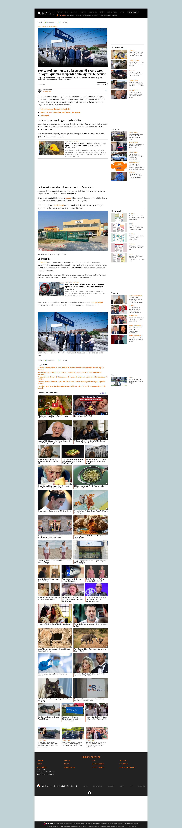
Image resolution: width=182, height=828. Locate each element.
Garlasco (78, 15)
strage (68, 198)
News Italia (141, 786)
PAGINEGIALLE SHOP (79, 823)
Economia (123, 760)
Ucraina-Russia (69, 767)
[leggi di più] (106, 90)
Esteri (94, 760)
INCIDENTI (132, 70)
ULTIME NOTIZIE (62, 12)
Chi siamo (49, 826)
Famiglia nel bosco (87, 15)
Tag (131, 786)
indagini (43, 262)
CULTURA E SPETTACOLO (135, 326)
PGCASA (88, 823)
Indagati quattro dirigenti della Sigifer (55, 109)
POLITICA (83, 12)
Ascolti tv (97, 15)
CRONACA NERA (53, 26)
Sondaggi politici (106, 15)
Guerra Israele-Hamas (127, 767)
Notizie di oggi (42, 767)
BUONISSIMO (128, 823)
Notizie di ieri (41, 770)
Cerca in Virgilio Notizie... (64, 786)
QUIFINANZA (121, 823)
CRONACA (74, 12)
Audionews (132, 12)
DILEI (109, 823)
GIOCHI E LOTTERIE (134, 162)
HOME (39, 26)
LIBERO (58, 823)
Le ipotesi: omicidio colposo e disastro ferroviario (60, 112)
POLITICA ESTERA (133, 90)
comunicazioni (97, 302)
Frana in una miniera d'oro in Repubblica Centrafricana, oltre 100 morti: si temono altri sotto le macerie (72, 387)
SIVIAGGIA (114, 823)
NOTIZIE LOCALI (133, 132)
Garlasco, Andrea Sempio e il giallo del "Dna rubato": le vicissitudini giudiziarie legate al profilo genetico (71, 382)
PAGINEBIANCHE (95, 823)
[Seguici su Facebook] (89, 793)
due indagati (59, 205)
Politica (67, 760)
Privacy (61, 826)
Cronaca (40, 760)
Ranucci (114, 15)
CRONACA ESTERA (134, 60)
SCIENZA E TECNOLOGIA (135, 295)
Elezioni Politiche (98, 767)
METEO (131, 377)
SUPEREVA (135, 823)
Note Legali (55, 826)
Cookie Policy (67, 826)
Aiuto (84, 826)
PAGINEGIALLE (69, 823)
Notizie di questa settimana (45, 772)
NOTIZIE (48, 13)
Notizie (46, 786)
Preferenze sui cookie (76, 826)
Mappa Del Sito (97, 786)
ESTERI (102, 12)
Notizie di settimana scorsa (45, 774)
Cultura (39, 764)
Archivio (121, 786)
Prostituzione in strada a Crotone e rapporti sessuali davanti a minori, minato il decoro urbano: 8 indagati (72, 378)
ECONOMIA (93, 12)
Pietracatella (70, 15)
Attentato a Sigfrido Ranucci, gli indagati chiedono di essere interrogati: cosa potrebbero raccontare (69, 373)
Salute (66, 764)
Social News (123, 764)
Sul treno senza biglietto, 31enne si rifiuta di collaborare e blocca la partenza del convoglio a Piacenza (71, 369)
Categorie (110, 786)
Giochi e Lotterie (98, 764)
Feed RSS (85, 786)
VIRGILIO (62, 823)
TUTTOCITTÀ (104, 823)
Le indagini (44, 115)
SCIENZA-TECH (112, 12)
